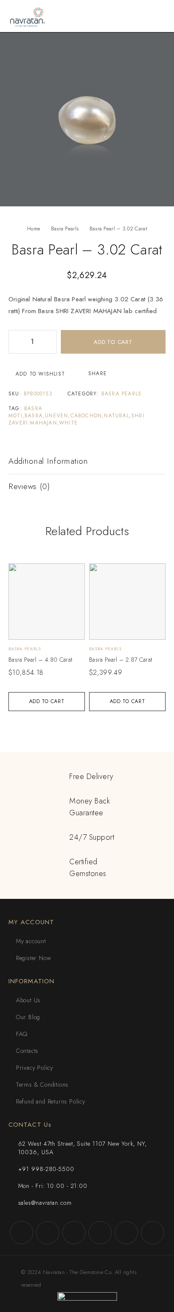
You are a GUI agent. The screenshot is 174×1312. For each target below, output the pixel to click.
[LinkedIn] (152, 1233)
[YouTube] (100, 1233)
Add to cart (113, 342)
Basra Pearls (65, 229)
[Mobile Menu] (157, 16)
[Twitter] (74, 1233)
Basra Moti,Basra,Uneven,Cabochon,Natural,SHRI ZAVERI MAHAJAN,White (76, 416)
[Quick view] (20, 573)
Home (33, 229)
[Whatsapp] (126, 1233)
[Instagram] (48, 1233)
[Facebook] (21, 1233)
